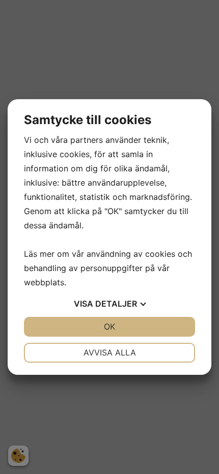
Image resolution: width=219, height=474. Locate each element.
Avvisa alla (110, 352)
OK (109, 326)
